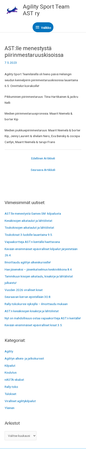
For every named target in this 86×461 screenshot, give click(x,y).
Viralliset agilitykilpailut (20, 401)
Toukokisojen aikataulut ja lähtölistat (29, 227)
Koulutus (11, 372)
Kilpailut (10, 365)
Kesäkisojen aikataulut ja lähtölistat (28, 220)
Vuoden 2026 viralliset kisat (24, 290)
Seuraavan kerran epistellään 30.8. (28, 297)
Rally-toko (11, 387)
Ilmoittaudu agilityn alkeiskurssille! (28, 262)
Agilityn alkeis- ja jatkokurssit (24, 358)
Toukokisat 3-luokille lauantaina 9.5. (29, 234)
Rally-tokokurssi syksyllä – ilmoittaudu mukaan (36, 304)
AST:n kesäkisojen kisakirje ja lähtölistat (32, 311)
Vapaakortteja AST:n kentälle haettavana (32, 242)
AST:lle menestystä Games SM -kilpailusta (33, 213)
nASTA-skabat (14, 379)
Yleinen (9, 408)
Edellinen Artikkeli (43, 158)
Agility (9, 351)
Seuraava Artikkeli (43, 170)
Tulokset (10, 394)
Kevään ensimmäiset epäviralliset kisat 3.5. (34, 325)
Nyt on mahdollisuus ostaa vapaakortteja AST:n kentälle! (43, 318)
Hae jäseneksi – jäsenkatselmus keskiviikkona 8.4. (38, 269)
